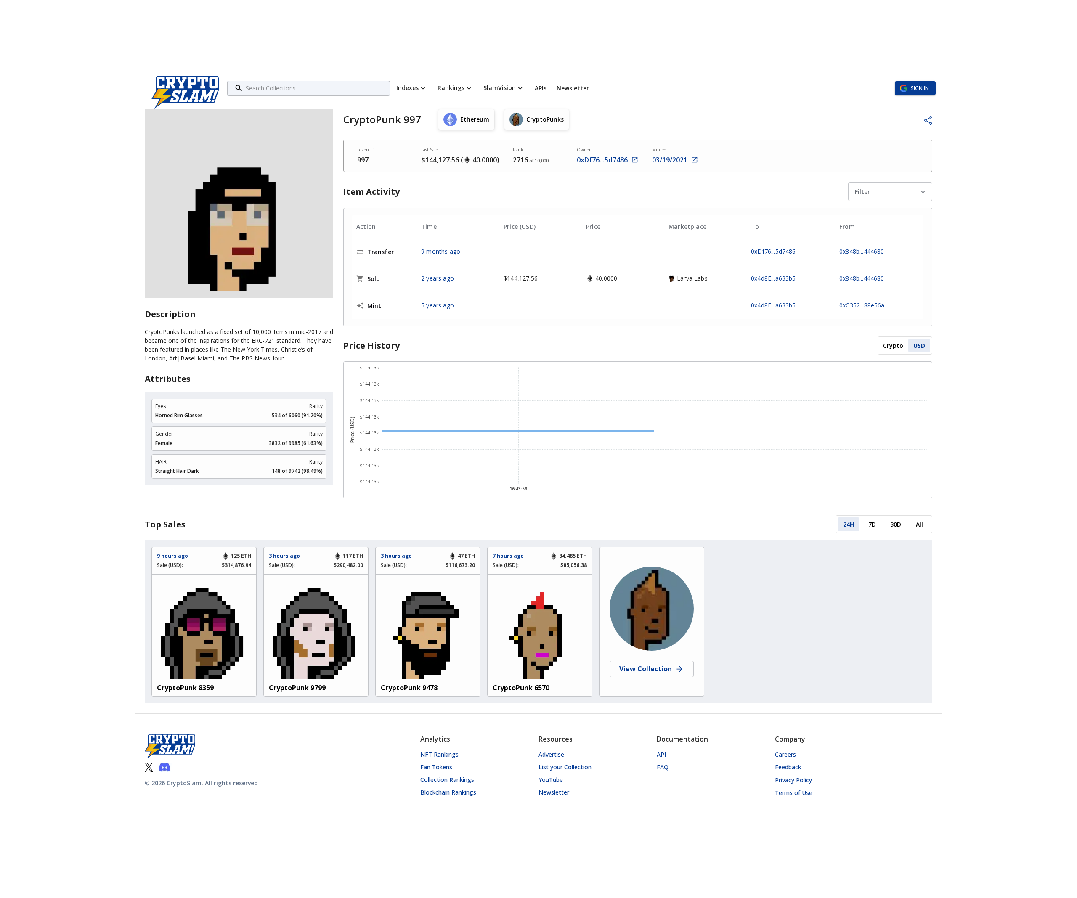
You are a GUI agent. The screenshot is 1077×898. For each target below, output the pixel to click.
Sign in (920, 88)
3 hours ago (284, 555)
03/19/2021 (669, 159)
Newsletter (553, 792)
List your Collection (565, 767)
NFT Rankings (439, 754)
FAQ (662, 767)
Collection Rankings (447, 780)
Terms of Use (793, 793)
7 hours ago (508, 555)
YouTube (550, 780)
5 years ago (437, 305)
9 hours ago (172, 555)
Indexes (407, 88)
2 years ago (437, 278)
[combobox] (316, 88)
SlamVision (499, 88)
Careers (785, 754)
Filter (862, 192)
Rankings (451, 88)
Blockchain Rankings (448, 792)
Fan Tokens (436, 767)
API (661, 754)
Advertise (551, 754)
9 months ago (440, 251)
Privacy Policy (793, 780)
